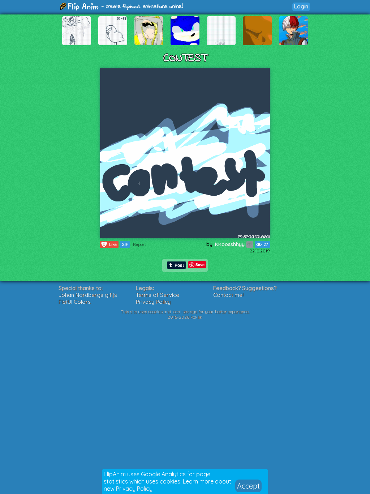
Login (301, 6)
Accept (248, 485)
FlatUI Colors (75, 301)
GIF (125, 244)
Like (110, 244)
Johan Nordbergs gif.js (88, 294)
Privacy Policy (134, 488)
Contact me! (228, 294)
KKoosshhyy (230, 244)
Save (200, 264)
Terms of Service (157, 294)
